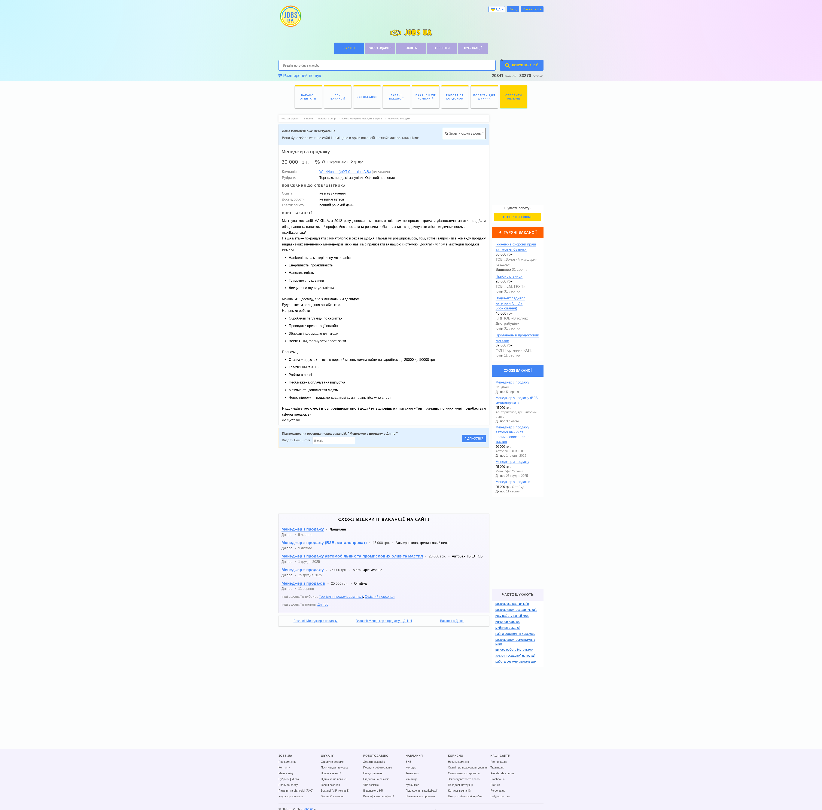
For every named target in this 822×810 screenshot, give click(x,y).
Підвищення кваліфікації (422, 790)
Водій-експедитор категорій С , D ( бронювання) (510, 303)
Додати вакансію (374, 761)
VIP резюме (371, 784)
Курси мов (412, 784)
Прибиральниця (509, 276)
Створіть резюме (518, 217)
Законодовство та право (464, 779)
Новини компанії (458, 761)
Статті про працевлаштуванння (468, 767)
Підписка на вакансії (334, 779)
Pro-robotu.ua (498, 761)
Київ (499, 291)
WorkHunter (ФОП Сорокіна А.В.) (345, 172)
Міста (295, 779)
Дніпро (358, 162)
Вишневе (503, 270)
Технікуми (412, 773)
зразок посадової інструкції (515, 655)
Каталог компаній (459, 790)
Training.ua (497, 767)
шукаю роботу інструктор (514, 649)
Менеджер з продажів (303, 583)
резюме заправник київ (512, 603)
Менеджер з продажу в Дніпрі (373, 433)
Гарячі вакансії (520, 232)
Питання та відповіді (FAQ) (295, 790)
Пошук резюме (372, 773)
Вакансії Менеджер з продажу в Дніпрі (384, 621)
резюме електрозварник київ (516, 609)
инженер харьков (507, 621)
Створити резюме (332, 761)
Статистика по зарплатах (464, 773)
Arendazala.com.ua (502, 773)
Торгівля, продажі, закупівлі (341, 596)
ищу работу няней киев (512, 615)
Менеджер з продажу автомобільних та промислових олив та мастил (352, 556)
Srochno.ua (497, 779)
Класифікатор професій (378, 796)
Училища (411, 779)
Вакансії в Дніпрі (452, 621)
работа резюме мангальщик (515, 661)
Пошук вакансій (331, 773)
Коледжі (411, 767)
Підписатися (474, 438)
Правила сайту (288, 784)
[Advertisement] (380, 481)
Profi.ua (495, 784)
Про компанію (287, 761)
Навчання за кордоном (420, 796)
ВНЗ (408, 761)
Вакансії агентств (332, 796)
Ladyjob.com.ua (500, 796)
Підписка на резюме (376, 779)
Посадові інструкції (460, 784)
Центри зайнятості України (465, 796)
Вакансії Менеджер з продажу (315, 621)
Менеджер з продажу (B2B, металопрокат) (324, 542)
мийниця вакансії (507, 627)
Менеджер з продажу (302, 529)
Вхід (513, 9)
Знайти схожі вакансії (465, 133)
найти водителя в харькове (515, 633)
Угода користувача (290, 796)
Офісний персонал (380, 596)
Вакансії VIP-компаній (335, 790)
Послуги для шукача (334, 767)
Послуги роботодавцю (377, 767)
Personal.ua (497, 790)
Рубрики (283, 779)
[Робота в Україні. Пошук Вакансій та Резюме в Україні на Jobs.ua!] (290, 16)
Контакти (284, 767)
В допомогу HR (373, 790)
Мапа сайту (285, 773)
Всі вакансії (381, 172)
